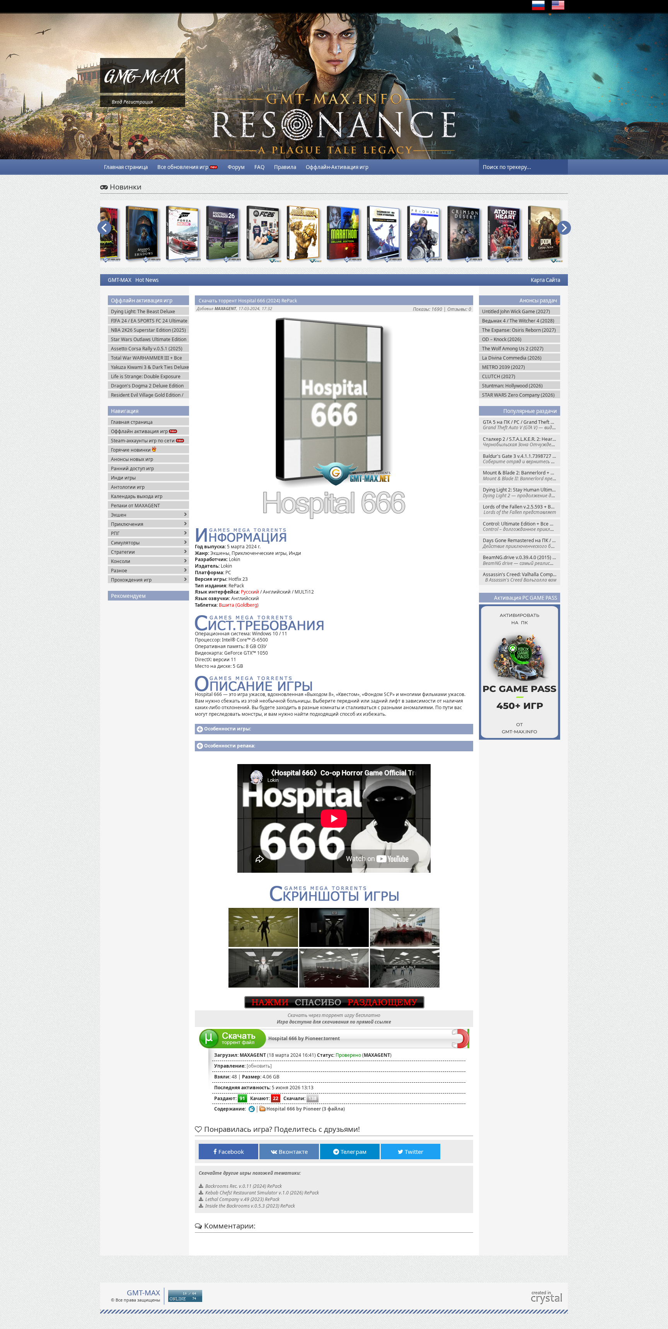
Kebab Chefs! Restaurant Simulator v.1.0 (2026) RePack (262, 1192)
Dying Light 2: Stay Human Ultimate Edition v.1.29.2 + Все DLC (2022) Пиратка (521, 492)
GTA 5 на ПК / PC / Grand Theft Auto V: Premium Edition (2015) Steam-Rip (521, 425)
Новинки (124, 186)
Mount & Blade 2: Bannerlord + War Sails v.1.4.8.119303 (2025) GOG (521, 475)
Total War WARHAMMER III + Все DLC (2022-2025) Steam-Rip (146, 358)
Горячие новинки (131, 450)
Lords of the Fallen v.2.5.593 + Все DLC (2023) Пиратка (521, 509)
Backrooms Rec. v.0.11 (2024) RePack (243, 1186)
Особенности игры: (227, 728)
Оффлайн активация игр (140, 431)
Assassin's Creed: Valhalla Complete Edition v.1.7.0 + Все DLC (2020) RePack (521, 577)
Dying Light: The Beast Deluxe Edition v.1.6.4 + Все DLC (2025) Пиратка (145, 311)
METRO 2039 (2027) (503, 367)
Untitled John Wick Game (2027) (516, 311)
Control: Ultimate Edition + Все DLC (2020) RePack (521, 526)
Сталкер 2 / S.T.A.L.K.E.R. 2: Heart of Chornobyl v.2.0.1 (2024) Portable (521, 442)
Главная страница (126, 167)
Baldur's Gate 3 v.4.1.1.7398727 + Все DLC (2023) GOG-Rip (521, 459)
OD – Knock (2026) (501, 339)
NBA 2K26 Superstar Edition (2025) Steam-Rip (148, 330)
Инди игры (123, 477)
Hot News (146, 279)
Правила (285, 167)
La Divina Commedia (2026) (512, 358)
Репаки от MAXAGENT (135, 505)
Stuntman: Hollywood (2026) (512, 385)
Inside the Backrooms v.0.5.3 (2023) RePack (250, 1206)
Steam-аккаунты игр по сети (143, 440)
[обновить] (259, 1066)
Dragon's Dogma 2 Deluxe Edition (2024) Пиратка (147, 385)
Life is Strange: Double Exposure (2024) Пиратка (146, 376)
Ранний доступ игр (132, 468)
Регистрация (138, 102)
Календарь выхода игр (136, 496)
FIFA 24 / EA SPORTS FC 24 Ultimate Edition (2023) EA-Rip (149, 320)
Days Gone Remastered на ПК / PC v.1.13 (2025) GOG (521, 543)
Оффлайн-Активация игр (337, 167)
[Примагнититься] (460, 1046)
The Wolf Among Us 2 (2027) (513, 348)
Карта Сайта (545, 279)
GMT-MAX (119, 279)
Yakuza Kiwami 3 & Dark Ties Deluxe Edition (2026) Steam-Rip (150, 367)
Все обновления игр (183, 167)
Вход (117, 102)
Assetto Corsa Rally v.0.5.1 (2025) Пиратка (146, 348)
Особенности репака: (229, 745)
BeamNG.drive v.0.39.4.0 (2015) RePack (521, 560)
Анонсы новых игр (132, 459)
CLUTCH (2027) (498, 376)
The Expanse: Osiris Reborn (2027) (519, 330)
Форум (236, 167)
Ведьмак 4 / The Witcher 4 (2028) (518, 320)
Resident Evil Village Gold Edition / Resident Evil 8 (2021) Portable (147, 395)
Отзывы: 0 (459, 309)
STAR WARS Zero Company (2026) (518, 395)
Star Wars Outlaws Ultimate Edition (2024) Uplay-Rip (148, 339)
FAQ (259, 167)
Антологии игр (128, 487)
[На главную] (142, 91)
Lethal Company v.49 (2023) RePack (242, 1199)
